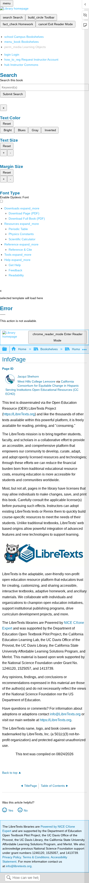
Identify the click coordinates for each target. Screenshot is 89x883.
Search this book (11, 80)
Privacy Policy (11, 857)
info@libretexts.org (18, 866)
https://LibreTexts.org (19, 414)
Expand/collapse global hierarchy (7, 349)
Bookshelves (49, 349)
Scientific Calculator (22, 239)
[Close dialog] (2, 314)
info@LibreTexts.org (65, 714)
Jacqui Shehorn (28, 376)
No (25, 810)
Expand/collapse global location (84, 348)
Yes (10, 810)
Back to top (9, 772)
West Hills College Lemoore (36, 381)
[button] (15, 270)
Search (9, 878)
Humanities (79, 349)
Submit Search (13, 94)
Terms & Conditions (36, 857)
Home (22, 349)
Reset (7, 123)
